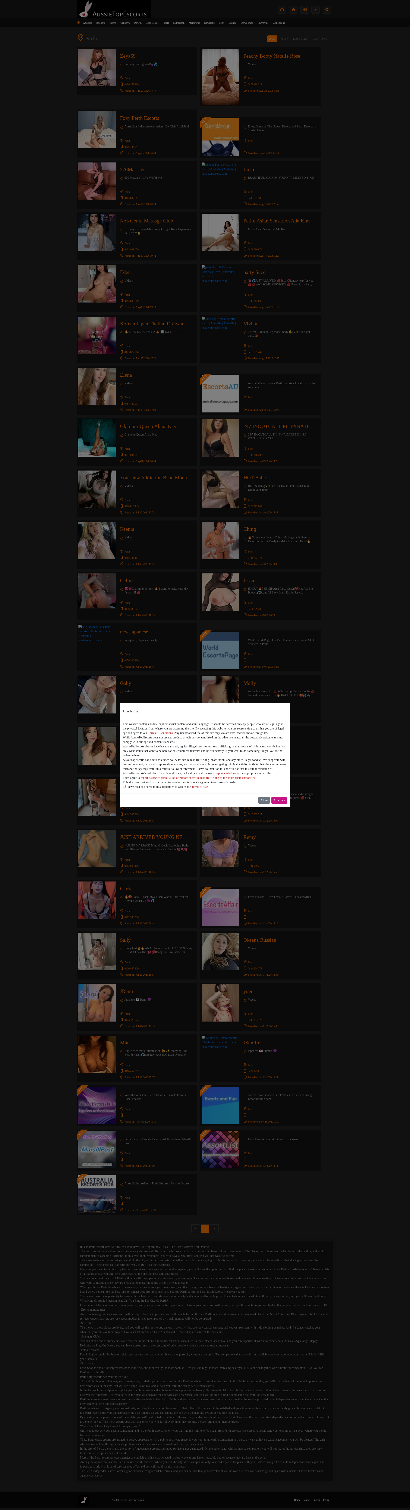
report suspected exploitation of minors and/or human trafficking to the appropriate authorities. (198, 777)
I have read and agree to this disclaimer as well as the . (167, 786)
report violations (226, 773)
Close (264, 800)
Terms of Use (200, 786)
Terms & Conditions (160, 733)
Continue (279, 800)
